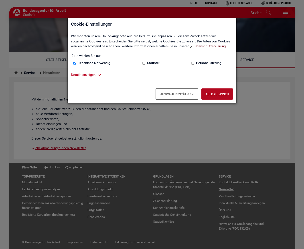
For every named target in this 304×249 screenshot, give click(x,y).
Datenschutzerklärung (209, 46)
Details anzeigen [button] (83, 75)
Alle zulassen (217, 94)
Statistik (153, 63)
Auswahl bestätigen (177, 94)
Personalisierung (208, 63)
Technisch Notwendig (94, 63)
